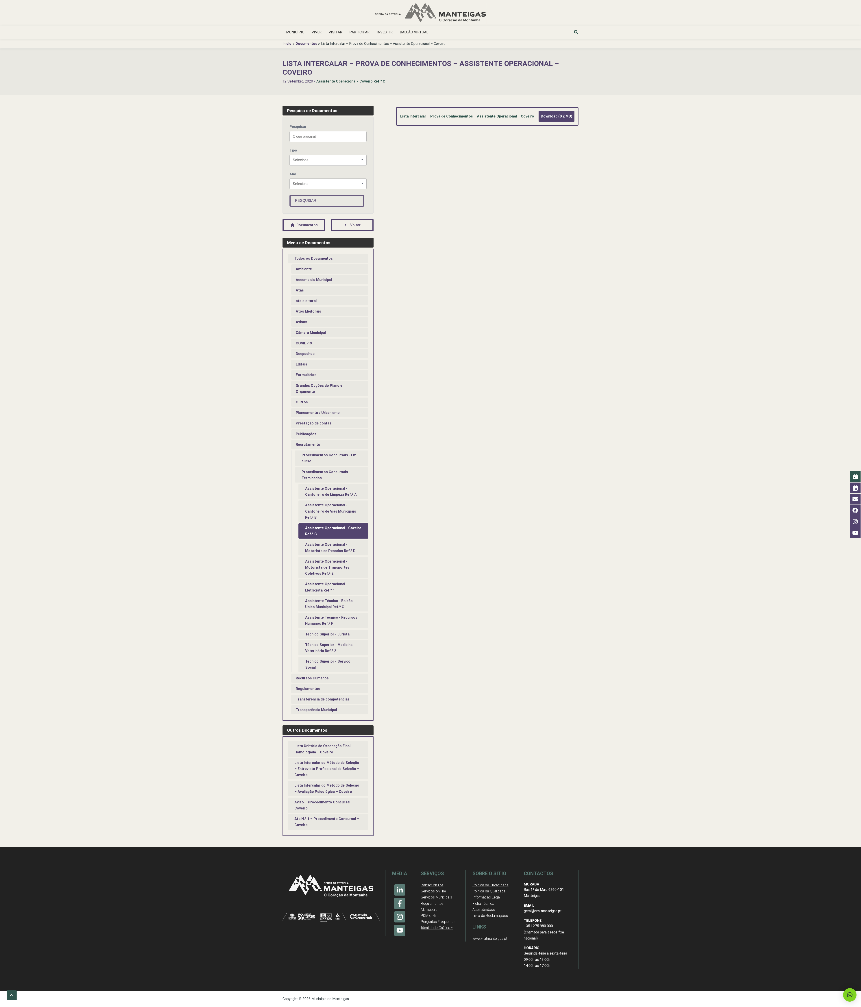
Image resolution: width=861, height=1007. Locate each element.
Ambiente (304, 269)
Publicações (306, 434)
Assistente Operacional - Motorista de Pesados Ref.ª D (330, 547)
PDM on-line (430, 915)
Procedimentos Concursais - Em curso (329, 458)
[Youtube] (399, 930)
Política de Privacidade (490, 885)
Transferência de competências (323, 699)
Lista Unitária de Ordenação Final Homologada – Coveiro (322, 749)
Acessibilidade (483, 909)
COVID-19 (304, 343)
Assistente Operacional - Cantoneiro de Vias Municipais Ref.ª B (330, 511)
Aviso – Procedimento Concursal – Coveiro (323, 805)
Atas (300, 290)
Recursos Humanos (312, 678)
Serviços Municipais (436, 897)
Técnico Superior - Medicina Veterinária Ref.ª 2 (328, 648)
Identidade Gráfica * (437, 928)
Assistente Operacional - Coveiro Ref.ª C (350, 81)
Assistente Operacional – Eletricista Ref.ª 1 (326, 587)
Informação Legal (486, 897)
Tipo (293, 150)
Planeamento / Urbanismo (318, 413)
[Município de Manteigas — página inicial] (430, 13)
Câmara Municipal (311, 333)
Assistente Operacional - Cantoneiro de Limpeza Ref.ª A (331, 491)
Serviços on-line (433, 891)
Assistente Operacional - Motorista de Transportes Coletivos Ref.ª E (327, 567)
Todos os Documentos (313, 258)
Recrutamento (308, 444)
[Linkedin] (399, 890)
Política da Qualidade (489, 891)
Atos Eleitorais (308, 311)
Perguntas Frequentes (438, 922)
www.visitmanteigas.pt (489, 938)
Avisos (301, 322)
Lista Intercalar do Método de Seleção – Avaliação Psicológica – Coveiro (326, 788)
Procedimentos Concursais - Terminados (326, 475)
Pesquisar (298, 126)
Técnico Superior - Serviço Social (327, 664)
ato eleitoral (306, 301)
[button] (576, 32)
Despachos (305, 354)
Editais (301, 364)
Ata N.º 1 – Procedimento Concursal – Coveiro (326, 822)
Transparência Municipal (316, 710)
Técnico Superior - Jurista (327, 634)
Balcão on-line (432, 885)
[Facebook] (399, 903)
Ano (292, 174)
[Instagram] (399, 916)
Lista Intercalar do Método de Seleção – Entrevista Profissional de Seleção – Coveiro (326, 769)
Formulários (306, 375)
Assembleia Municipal (314, 280)
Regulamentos (308, 689)
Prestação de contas (313, 423)
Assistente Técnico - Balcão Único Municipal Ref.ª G (329, 604)
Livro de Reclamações (490, 915)
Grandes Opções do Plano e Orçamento (319, 388)
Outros (302, 402)
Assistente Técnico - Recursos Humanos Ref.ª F (331, 620)
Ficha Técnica (483, 903)
